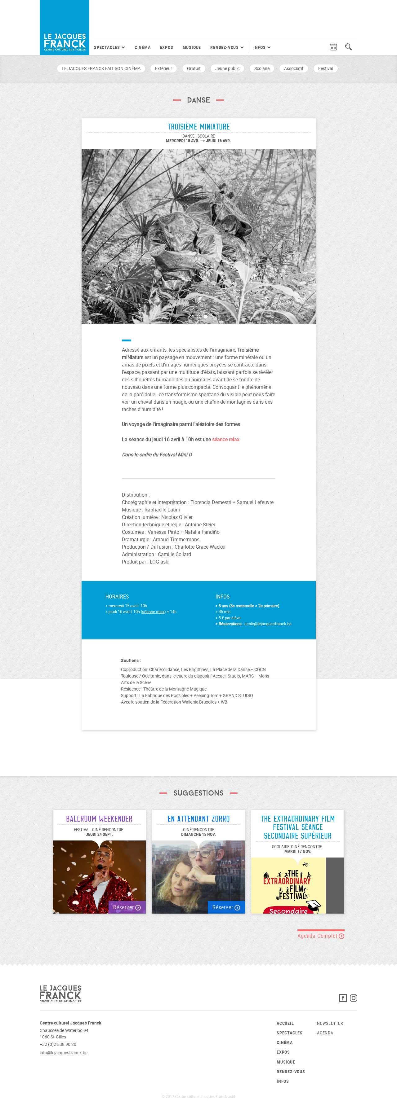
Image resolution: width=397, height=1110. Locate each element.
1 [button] (192, 317)
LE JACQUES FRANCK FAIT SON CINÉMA (101, 68)
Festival (325, 68)
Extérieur (163, 68)
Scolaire (262, 68)
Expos (166, 47)
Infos (283, 1081)
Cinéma (143, 47)
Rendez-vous (291, 1071)
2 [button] (199, 317)
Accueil (285, 1023)
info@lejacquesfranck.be (63, 1052)
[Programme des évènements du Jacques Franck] (333, 47)
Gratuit (194, 68)
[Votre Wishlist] (322, 47)
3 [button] (205, 317)
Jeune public (227, 68)
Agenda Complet (318, 935)
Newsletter (330, 1023)
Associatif (293, 68)
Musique (192, 47)
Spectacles (290, 1033)
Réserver (124, 907)
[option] (199, 233)
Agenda (325, 1033)
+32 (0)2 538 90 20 (58, 1044)
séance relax (153, 611)
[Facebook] (344, 999)
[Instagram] (353, 999)
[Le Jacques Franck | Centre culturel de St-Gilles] (64, 27)
